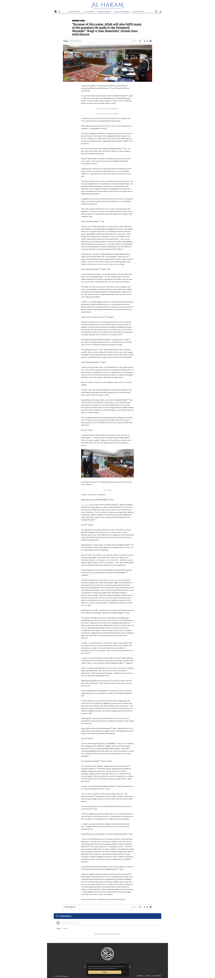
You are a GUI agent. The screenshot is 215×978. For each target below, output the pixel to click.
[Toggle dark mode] (59, 11)
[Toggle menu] (55, 11)
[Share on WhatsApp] (147, 41)
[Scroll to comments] (140, 41)
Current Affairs (89, 11)
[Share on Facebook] (150, 41)
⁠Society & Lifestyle (138, 11)
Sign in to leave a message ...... (71, 923)
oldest (65, 928)
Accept (105, 972)
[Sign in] (160, 11)
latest (59, 928)
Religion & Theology (104, 11)
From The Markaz (74, 11)
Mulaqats (82, 20)
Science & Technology (122, 11)
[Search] (156, 11)
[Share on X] (144, 41)
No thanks (124, 972)
